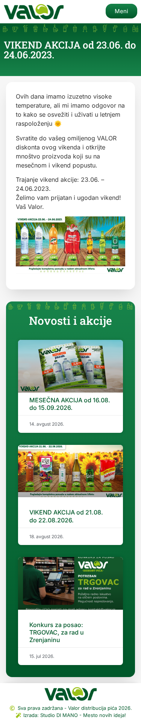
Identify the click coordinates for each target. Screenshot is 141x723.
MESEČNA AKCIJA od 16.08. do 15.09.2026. (69, 403)
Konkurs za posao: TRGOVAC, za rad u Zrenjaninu (56, 632)
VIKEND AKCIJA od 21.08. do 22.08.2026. (66, 516)
